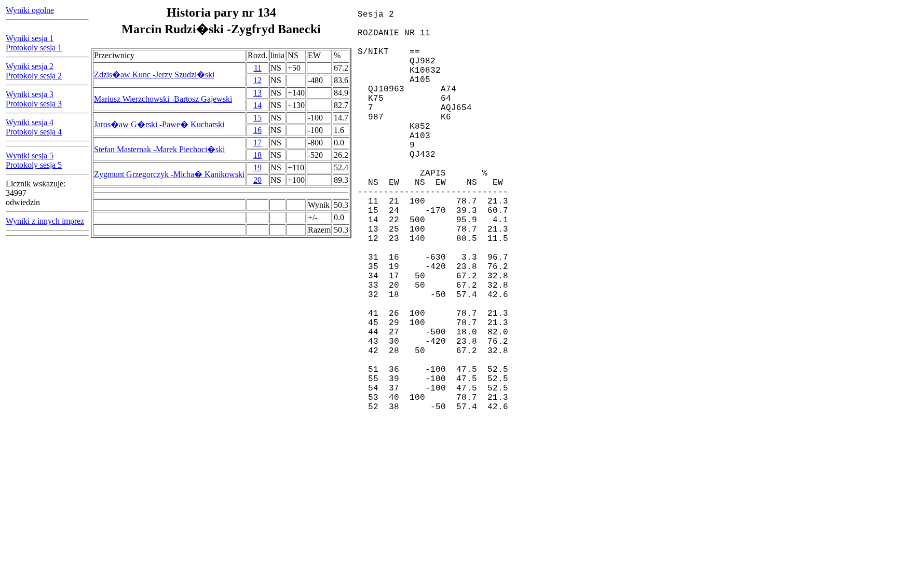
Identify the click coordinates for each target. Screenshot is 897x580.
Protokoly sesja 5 (34, 164)
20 (257, 180)
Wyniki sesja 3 (29, 94)
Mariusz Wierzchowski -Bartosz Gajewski (163, 99)
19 (257, 167)
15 (257, 117)
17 (257, 142)
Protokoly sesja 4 (34, 131)
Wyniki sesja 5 (29, 155)
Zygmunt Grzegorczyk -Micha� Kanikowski (169, 174)
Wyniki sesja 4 (29, 122)
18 (257, 155)
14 (257, 105)
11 (258, 67)
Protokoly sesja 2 (34, 75)
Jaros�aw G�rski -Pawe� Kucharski (159, 124)
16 (257, 130)
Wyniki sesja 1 (29, 38)
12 (257, 80)
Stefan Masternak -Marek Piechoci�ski (159, 149)
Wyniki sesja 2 (29, 66)
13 (257, 92)
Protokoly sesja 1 (34, 47)
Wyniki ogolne (30, 10)
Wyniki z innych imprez (45, 221)
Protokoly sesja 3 (34, 103)
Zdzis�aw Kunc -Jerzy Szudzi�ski (154, 74)
